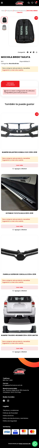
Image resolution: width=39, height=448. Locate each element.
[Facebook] (4, 401)
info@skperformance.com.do (12, 385)
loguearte (5, 70)
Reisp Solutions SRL (25, 443)
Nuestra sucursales (10, 388)
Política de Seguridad (10, 421)
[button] (27, 52)
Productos (9, 11)
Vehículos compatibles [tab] (10, 84)
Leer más (19, 165)
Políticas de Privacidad (10, 413)
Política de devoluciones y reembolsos (15, 418)
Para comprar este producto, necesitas (16, 158)
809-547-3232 (7, 380)
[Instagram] (8, 401)
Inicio (3, 11)
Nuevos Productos (20, 11)
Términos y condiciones (11, 410)
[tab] (29, 82)
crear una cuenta (17, 70)
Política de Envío (8, 416)
